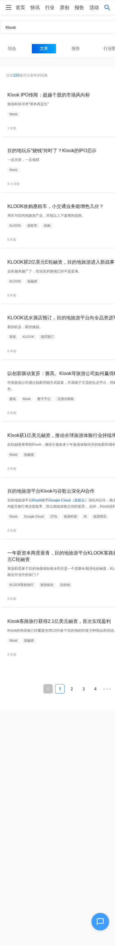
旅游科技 (70, 516)
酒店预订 (47, 336)
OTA (53, 516)
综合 (12, 48)
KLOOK (15, 225)
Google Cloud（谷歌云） (68, 500)
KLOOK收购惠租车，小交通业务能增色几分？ (55, 206)
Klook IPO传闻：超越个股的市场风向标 (48, 94)
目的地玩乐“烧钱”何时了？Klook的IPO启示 (51, 150)
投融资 (32, 281)
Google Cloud (34, 516)
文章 (44, 48)
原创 (64, 7)
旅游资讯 (99, 516)
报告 (79, 7)
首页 (20, 7)
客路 (12, 336)
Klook (13, 114)
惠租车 (32, 225)
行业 (50, 7)
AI (85, 516)
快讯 (35, 7)
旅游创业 (46, 584)
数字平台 (43, 399)
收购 (47, 225)
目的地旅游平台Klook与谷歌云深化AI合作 (51, 491)
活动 (94, 7)
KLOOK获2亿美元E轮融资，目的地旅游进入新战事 (60, 262)
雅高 (12, 399)
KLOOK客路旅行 (21, 584)
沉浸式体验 (66, 399)
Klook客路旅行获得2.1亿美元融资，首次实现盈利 (59, 621)
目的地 (65, 584)
